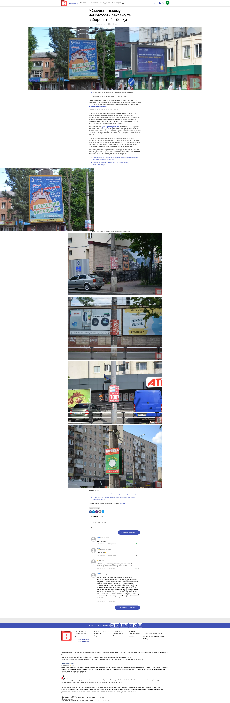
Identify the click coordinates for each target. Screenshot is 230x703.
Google (122, 504)
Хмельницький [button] (72, 3)
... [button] (123, 2)
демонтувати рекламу (110, 127)
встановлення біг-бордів (98, 106)
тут (62, 655)
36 (109, 24)
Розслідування (105, 3)
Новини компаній (134, 633)
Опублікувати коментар (128, 532)
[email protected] (67, 699)
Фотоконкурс (116, 3)
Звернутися (97, 636)
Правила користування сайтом (152, 633)
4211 (114, 24)
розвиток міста (94, 508)
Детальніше (79, 636)
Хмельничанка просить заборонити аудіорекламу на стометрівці (116, 494)
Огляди (131, 636)
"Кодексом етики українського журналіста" (96, 652)
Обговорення (93, 3)
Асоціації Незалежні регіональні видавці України (88, 657)
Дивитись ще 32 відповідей (127, 607)
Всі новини (83, 3)
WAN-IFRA (128, 657)
